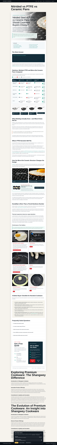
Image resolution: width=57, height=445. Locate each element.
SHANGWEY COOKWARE (7, 1)
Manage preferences (28, 442)
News (38, 1)
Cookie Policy (33, 434)
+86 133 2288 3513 (18, 354)
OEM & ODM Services (48, 1)
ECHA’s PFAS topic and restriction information (27, 152)
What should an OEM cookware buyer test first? (21, 335)
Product (44, 1)
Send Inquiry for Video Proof (39, 187)
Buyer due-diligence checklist (34, 46)
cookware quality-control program (21, 207)
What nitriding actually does (18, 46)
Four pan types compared (17, 45)
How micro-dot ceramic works (34, 44)
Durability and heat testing (33, 45)
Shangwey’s (14, 164)
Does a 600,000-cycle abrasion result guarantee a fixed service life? (23, 332)
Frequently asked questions (33, 47)
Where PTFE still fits (17, 47)
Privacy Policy (48, 443)
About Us (41, 1)
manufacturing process (34, 313)
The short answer (16, 44)
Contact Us (52, 1)
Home (36, 1)
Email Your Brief (38, 361)
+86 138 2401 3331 (18, 355)
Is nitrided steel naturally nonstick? (19, 323)
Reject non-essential (21, 442)
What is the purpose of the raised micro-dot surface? (21, 329)
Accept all (16, 442)
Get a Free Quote (32, 361)
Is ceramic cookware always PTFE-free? (19, 326)
